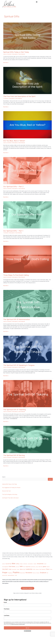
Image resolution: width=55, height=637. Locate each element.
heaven (48, 566)
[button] (36, 2)
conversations (30, 563)
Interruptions (15, 54)
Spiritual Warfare (11, 575)
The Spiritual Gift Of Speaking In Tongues (18, 365)
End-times (12, 566)
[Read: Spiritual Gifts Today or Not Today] (27, 36)
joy (24, 569)
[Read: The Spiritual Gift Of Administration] (27, 303)
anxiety (3, 563)
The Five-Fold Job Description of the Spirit (19, 96)
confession (25, 563)
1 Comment (5, 98)
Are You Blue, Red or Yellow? (14, 141)
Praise (51, 569)
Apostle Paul (8, 563)
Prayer (4, 572)
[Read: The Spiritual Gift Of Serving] (27, 439)
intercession (14, 569)
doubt (45, 563)
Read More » (6, 62)
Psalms (16, 572)
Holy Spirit (5, 569)
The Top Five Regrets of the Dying (9, 494)
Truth (16, 575)
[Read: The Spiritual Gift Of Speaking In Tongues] (27, 349)
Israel (18, 569)
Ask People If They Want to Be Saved (10, 497)
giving (37, 566)
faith (21, 566)
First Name (6, 608)
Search (3, 476)
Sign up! (27, 628)
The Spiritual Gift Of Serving (14, 455)
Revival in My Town (6, 490)
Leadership (29, 569)
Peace (47, 569)
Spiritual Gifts (4, 575)
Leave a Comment (7, 54)
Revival (34, 572)
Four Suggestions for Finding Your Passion (11, 487)
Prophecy (10, 572)
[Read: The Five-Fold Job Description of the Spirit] (27, 80)
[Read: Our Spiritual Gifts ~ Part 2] (27, 170)
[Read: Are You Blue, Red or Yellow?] (27, 124)
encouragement (5, 566)
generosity (33, 566)
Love (34, 569)
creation (34, 563)
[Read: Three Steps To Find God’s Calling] (27, 259)
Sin (47, 572)
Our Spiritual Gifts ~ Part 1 (13, 231)
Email (5, 602)
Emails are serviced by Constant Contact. (18, 624)
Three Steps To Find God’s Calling (16, 275)
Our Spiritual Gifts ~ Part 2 (13, 187)
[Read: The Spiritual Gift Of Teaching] (27, 393)
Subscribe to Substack (27, 588)
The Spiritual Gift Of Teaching (14, 410)
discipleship (40, 563)
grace (44, 566)
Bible (13, 563)
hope (10, 569)
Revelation (29, 572)
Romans (37, 572)
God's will (40, 566)
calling (17, 563)
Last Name (6, 615)
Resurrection (22, 572)
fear (24, 566)
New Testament (42, 569)
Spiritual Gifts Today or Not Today (16, 52)
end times (17, 566)
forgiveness (28, 566)
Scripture (43, 572)
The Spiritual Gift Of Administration (16, 319)
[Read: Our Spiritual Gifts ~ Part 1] (27, 214)
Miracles (37, 569)
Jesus (21, 569)
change (21, 563)
